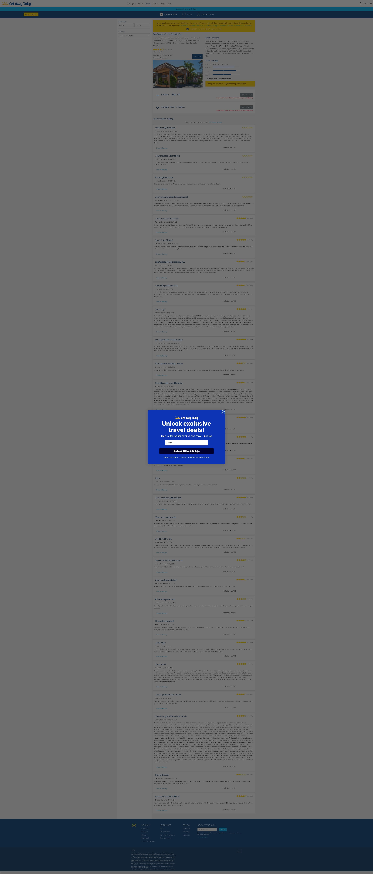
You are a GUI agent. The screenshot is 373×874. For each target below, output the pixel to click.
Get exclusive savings (186, 451)
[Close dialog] (223, 412)
